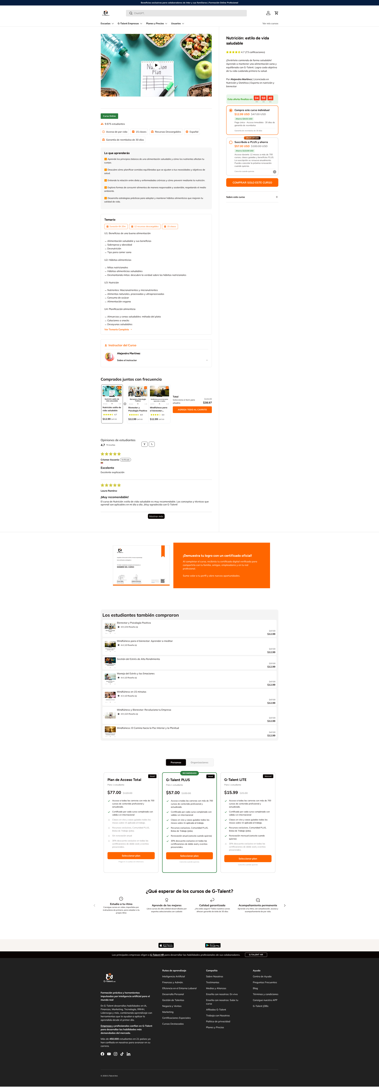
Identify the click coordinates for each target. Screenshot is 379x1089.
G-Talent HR (256, 954)
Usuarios (176, 23)
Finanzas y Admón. (172, 982)
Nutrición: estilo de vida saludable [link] (112, 409)
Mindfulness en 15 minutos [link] (131, 691)
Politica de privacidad (218, 1021)
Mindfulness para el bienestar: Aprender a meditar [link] (158, 409)
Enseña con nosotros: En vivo (222, 994)
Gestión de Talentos (173, 1000)
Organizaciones (199, 762)
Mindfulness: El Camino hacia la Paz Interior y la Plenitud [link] (148, 727)
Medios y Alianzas (216, 988)
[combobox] (186, 13)
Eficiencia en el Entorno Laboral (179, 988)
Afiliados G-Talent (216, 1009)
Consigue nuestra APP (265, 1000)
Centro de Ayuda (262, 976)
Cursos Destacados (173, 1023)
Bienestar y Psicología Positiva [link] (137, 409)
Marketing (168, 1011)
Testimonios (212, 982)
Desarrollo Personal (173, 994)
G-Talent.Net (112, 1076)
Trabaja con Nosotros (218, 1015)
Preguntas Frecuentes (265, 982)
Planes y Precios (155, 23)
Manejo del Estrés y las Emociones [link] (136, 673)
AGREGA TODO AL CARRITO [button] (192, 409)
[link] (112, 395)
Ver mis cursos (270, 23)
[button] (276, 13)
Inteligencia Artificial (173, 976)
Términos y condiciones (265, 994)
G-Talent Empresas (128, 23)
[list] (156, 65)
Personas (176, 762)
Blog (255, 988)
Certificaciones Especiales (176, 1017)
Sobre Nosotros (214, 976)
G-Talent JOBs (260, 1006)
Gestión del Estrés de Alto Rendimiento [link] (138, 658)
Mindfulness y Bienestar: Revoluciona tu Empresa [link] (144, 709)
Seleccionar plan (131, 855)
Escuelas (105, 23)
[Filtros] (144, 444)
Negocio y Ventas (172, 1006)
